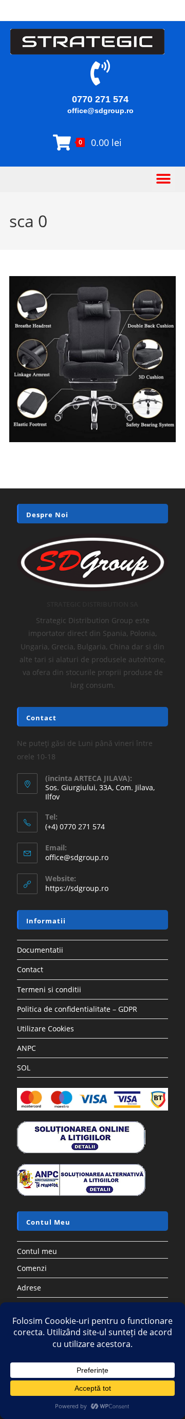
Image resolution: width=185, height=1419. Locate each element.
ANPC (26, 1048)
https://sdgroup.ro (76, 888)
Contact (30, 969)
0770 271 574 (100, 99)
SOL (23, 1067)
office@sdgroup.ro (100, 110)
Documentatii (40, 950)
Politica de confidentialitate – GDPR (77, 1009)
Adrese (29, 1288)
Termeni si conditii (49, 989)
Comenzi (32, 1268)
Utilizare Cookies (45, 1028)
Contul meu (37, 1251)
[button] (163, 179)
